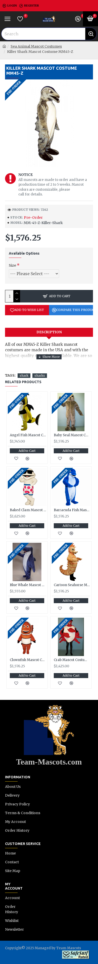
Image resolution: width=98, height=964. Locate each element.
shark (24, 375)
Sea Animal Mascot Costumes (36, 46)
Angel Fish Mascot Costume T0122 (28, 435)
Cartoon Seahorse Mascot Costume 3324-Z (72, 585)
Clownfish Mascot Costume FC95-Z (28, 660)
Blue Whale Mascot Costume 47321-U (28, 585)
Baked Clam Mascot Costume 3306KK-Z (28, 510)
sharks (39, 375)
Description (49, 332)
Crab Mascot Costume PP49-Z (72, 660)
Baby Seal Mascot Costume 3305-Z (72, 435)
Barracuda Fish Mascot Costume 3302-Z (72, 510)
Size (12, 265)
